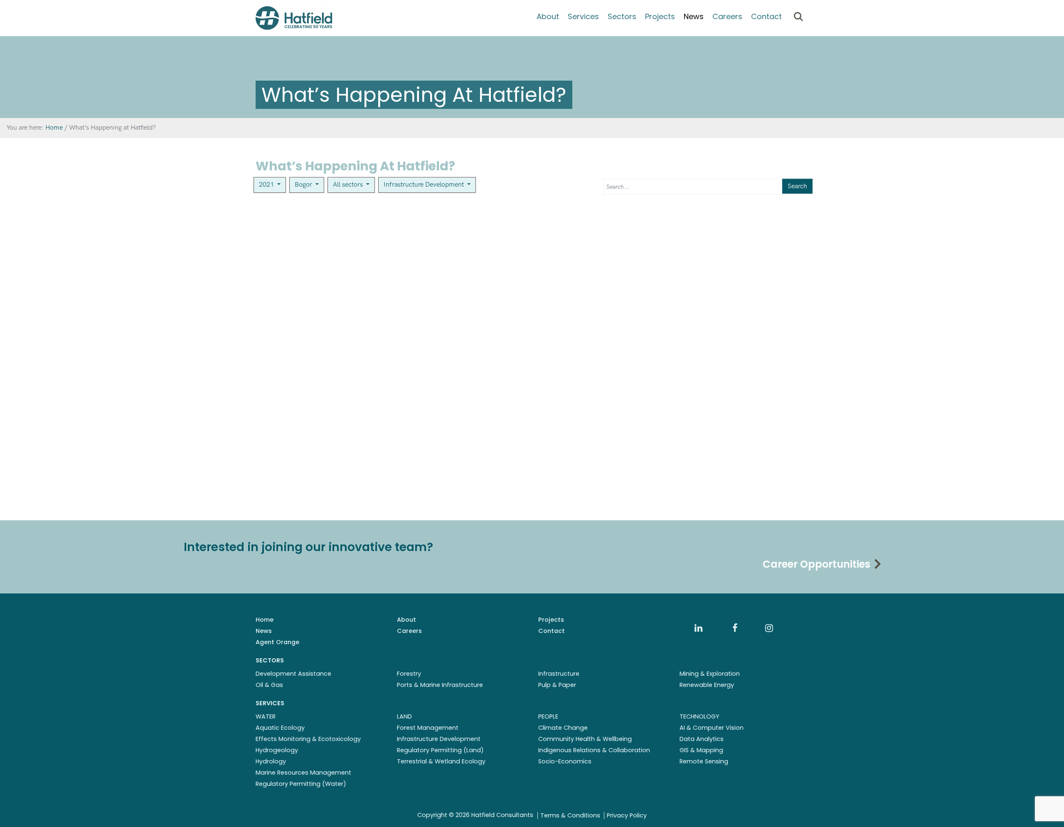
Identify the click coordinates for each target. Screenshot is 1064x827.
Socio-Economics (564, 761)
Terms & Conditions (570, 815)
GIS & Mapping (701, 750)
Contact (766, 16)
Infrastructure (558, 673)
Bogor (304, 185)
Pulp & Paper (557, 685)
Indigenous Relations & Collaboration (594, 750)
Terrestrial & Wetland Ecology (441, 761)
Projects (660, 16)
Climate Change (563, 728)
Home (264, 619)
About (548, 16)
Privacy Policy (627, 815)
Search (797, 186)
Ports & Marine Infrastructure (440, 685)
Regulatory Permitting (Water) (301, 784)
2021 (267, 185)
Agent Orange (277, 642)
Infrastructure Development (425, 185)
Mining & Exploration (710, 673)
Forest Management (427, 728)
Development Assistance (293, 673)
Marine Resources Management (303, 772)
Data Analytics (702, 739)
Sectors (622, 16)
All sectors (349, 185)
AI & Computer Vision (712, 728)
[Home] (294, 18)
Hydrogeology (277, 750)
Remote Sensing (704, 761)
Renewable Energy (707, 685)
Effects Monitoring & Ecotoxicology (308, 739)
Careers (727, 16)
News (694, 16)
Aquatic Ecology (280, 728)
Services (583, 16)
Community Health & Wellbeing (585, 739)
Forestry (409, 673)
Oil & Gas (269, 685)
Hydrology (271, 761)
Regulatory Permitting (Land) (440, 750)
